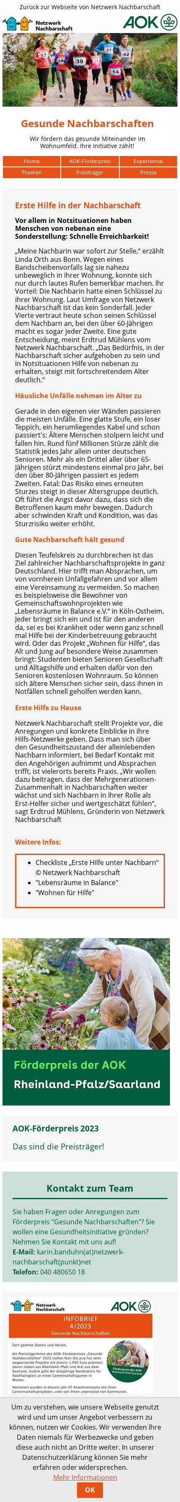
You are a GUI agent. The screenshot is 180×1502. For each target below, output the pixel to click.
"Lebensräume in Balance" (77, 882)
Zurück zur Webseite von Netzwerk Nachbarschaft (90, 7)
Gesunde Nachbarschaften (87, 123)
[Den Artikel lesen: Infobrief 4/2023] (81, 1342)
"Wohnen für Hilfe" (65, 892)
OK (90, 1489)
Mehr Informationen (85, 1477)
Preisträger (81, 1146)
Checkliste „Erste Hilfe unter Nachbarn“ (97, 862)
